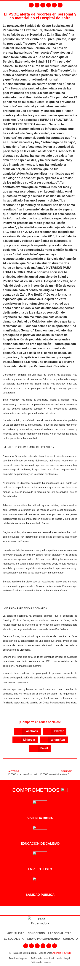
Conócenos (36, 933)
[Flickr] (54, 5)
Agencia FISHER (61, 952)
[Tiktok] (60, 5)
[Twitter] (42, 5)
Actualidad (15, 933)
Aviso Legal (63, 958)
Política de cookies (41, 962)
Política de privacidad (42, 958)
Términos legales (18, 958)
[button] (76, 5)
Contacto (70, 938)
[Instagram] (37, 5)
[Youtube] (48, 5)
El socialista (14, 938)
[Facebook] (31, 5)
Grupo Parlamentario (43, 938)
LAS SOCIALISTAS (59, 933)
